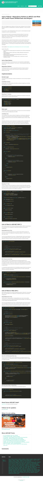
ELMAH (18, 463)
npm (26, 468)
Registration (11, 470)
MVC (28, 467)
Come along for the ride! (6, 429)
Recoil (32, 469)
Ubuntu (25, 471)
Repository (15, 470)
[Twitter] (38, 6)
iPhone (39, 465)
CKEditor (16, 462)
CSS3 (20, 462)
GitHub (37, 23)
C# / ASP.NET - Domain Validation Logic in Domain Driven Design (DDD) (15, 437)
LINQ (24, 466)
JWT (18, 466)
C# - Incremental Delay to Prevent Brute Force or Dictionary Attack (14, 440)
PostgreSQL (11, 469)
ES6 (20, 463)
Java (9, 466)
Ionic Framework (32, 465)
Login (26, 466)
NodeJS (23, 468)
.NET (36, 467)
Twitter (4, 409)
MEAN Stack (29, 466)
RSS (7, 409)
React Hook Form (23, 469)
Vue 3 (27, 472)
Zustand (17, 473)
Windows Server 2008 (12, 473)
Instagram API (26, 465)
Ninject (20, 468)
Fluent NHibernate (35, 463)
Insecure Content (21, 465)
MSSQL (26, 467)
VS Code (22, 472)
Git (11, 464)
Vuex (29, 472)
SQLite (39, 470)
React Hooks (29, 469)
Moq (23, 467)
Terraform (14, 471)
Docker (38, 462)
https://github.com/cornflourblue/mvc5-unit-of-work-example (18, 46)
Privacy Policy (21, 480)
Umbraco (28, 471)
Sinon (33, 470)
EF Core (15, 463)
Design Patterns (33, 462)
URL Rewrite (11, 472)
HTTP (15, 465)
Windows (36, 472)
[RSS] (41, 6)
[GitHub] (39, 6)
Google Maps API (32, 464)
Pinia (32, 468)
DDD (25, 462)
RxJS (18, 470)
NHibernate (16, 468)
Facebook (27, 463)
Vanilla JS (18, 472)
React (19, 469)
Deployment (28, 462)
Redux (39, 469)
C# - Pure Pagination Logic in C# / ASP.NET (10, 435)
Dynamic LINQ (11, 463)
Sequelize (24, 470)
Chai (11, 462)
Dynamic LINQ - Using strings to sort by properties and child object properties (16, 442)
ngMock (12, 468)
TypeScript (21, 471)
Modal (17, 467)
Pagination (29, 468)
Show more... (5, 445)
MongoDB (20, 467)
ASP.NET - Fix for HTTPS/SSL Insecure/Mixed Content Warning (13, 441)
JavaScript (12, 466)
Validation (15, 472)
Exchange (23, 463)
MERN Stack (34, 466)
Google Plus (37, 464)
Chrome (13, 462)
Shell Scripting (29, 470)
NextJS (38, 467)
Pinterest (35, 468)
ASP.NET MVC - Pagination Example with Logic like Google (13, 438)
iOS (36, 465)
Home (18, 6)
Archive (22, 6)
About (26, 6)
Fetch (30, 463)
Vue (24, 472)
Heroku (10, 465)
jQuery (16, 466)
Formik (10, 464)
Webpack (32, 472)
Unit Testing (37, 471)
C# (9, 462)
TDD (11, 471)
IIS (17, 465)
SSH (9, 471)
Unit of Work (32, 471)
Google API (27, 464)
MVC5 (31, 467)
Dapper (22, 462)
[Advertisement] (21, 10)
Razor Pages (15, 469)
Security (21, 470)
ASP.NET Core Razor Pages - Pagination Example (11, 436)
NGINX (10, 468)
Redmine (35, 469)
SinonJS (35, 470)
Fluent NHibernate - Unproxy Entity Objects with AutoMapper (13, 439)
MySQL (33, 467)
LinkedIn (20, 466)
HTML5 (13, 465)
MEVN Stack (11, 467)
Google (17, 464)
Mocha (14, 467)
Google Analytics (21, 464)
